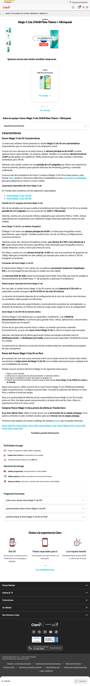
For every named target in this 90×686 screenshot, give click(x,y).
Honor (57, 421)
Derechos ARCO (9, 667)
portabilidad (80, 178)
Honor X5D (7, 428)
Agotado (82, 681)
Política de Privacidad (73, 664)
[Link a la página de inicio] (1, 13)
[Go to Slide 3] (8, 43)
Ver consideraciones (45, 570)
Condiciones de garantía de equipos (48, 664)
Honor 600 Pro (8, 425)
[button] (80, 2)
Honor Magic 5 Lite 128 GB (19, 195)
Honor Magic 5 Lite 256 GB (19, 198)
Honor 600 (33, 425)
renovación (68, 178)
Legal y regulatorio (46, 671)
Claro (11, 178)
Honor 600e (21, 425)
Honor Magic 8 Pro (65, 425)
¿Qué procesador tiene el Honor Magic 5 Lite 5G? (26, 508)
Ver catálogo (45, 110)
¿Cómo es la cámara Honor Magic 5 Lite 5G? (24, 500)
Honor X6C (18, 428)
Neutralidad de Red (53, 667)
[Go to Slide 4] (8, 49)
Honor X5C (80, 425)
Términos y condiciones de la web (19, 664)
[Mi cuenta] (83, 7)
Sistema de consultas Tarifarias (30, 667)
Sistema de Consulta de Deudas (75, 667)
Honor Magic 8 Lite (47, 425)
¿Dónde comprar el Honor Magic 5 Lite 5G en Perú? (27, 517)
